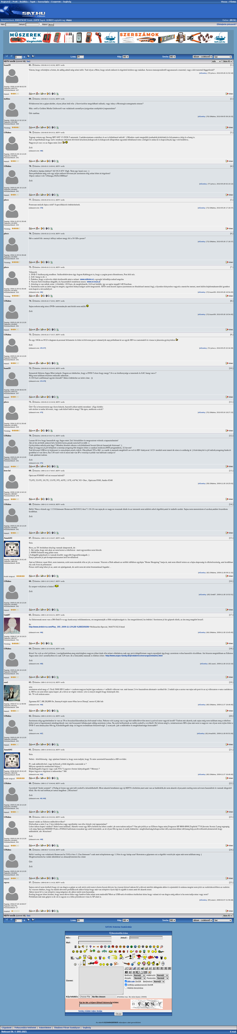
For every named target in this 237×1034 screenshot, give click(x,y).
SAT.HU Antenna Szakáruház (118, 927)
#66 (41, 632)
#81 (41, 292)
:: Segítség (66, 2)
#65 (41, 664)
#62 (41, 774)
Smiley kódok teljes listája (90, 1011)
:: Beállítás (22, 2)
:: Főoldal (231, 2)
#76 (41, 348)
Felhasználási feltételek (25, 1028)
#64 (41, 705)
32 (234, 20)
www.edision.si (87, 279)
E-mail (233, 1032)
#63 (44, 798)
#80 (41, 151)
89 (231, 20)
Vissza (224, 2)
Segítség (87, 1028)
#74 (41, 381)
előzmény (203, 73)
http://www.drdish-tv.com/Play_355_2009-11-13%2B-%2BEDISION (59, 627)
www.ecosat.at (93, 282)
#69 (41, 839)
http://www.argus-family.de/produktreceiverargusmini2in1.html (134, 656)
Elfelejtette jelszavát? (227, 24)
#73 (41, 412)
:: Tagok (31, 2)
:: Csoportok (55, 2)
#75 (44, 381)
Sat (28, 61)
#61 (41, 798)
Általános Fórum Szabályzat (67, 1028)
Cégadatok (7, 1028)
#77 (44, 348)
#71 (41, 463)
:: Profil (13, 2)
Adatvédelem (45, 1028)
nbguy (69, 20)
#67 (41, 733)
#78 (41, 208)
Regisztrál (5, 2)
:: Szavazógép (42, 2)
